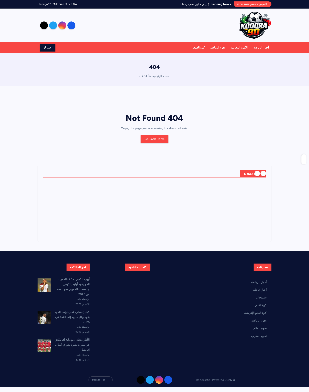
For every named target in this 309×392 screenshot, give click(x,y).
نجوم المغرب (259, 336)
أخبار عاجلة (260, 289)
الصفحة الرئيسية (162, 76)
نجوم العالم (260, 328)
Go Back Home (154, 139)
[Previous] (263, 173)
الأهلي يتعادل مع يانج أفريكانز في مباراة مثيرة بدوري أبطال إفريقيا (72, 344)
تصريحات (261, 297)
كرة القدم (199, 47)
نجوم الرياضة (217, 47)
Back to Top (99, 379)
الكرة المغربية (239, 47)
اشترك (48, 47)
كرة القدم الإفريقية (255, 313)
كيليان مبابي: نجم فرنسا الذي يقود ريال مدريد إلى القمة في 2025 (72, 317)
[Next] (257, 173)
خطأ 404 (147, 76)
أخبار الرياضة (261, 47)
